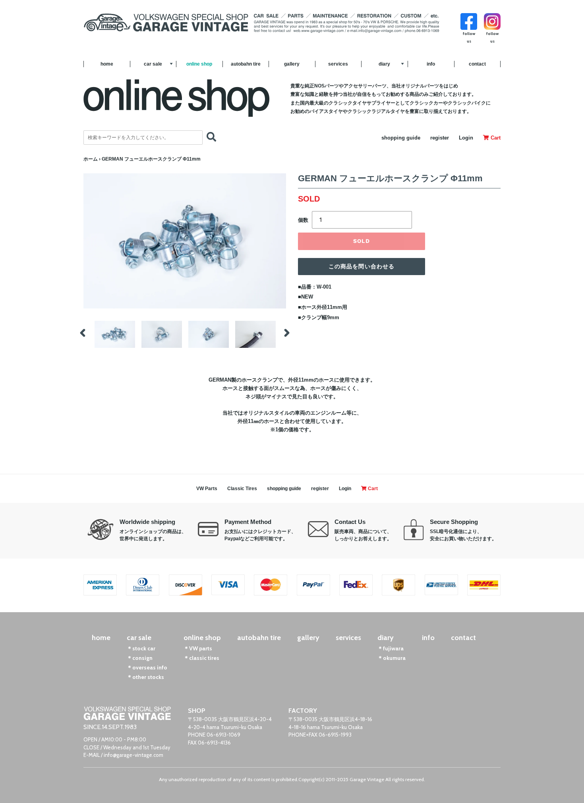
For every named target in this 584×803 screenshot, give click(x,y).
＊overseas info (147, 667)
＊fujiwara (390, 648)
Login (466, 138)
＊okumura (391, 657)
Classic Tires (242, 488)
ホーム (90, 159)
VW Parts (206, 488)
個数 (303, 220)
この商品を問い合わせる (361, 266)
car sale (153, 64)
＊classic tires (201, 657)
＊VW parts (198, 648)
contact (477, 64)
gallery (292, 64)
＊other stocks (145, 677)
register (439, 138)
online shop (199, 64)
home (107, 64)
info (431, 64)
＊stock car (141, 648)
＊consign (140, 657)
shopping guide (400, 138)
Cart (495, 138)
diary (384, 64)
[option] (115, 334)
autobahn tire (246, 64)
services (338, 64)
